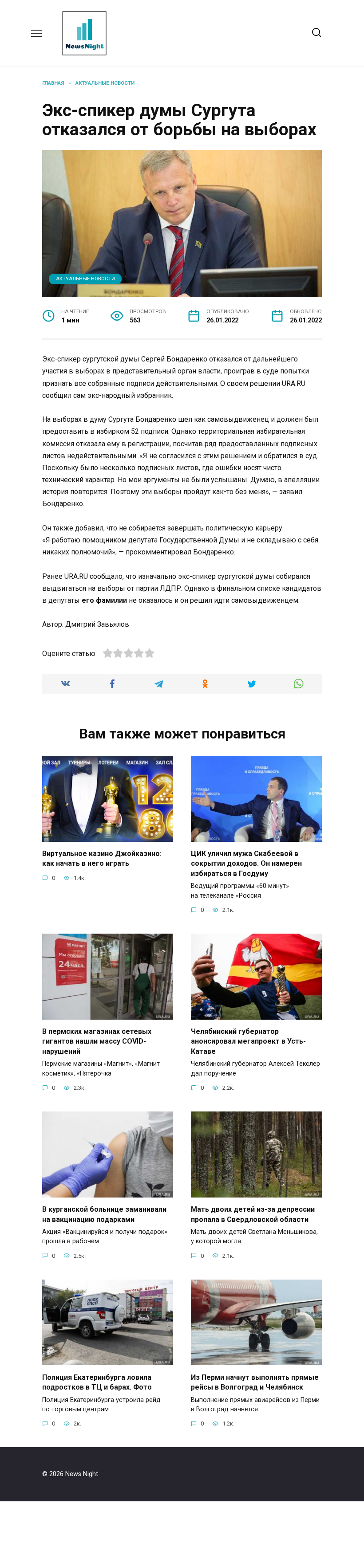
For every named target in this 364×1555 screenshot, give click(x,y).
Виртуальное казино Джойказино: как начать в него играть (102, 858)
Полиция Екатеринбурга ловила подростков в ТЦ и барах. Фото (97, 1382)
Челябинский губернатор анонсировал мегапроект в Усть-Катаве (248, 1041)
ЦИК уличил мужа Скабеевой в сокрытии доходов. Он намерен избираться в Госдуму (246, 863)
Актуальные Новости (85, 279)
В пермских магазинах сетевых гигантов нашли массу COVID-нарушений (96, 1041)
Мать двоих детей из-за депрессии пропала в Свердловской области (253, 1214)
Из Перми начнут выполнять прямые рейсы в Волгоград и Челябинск (255, 1382)
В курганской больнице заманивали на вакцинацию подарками (104, 1214)
